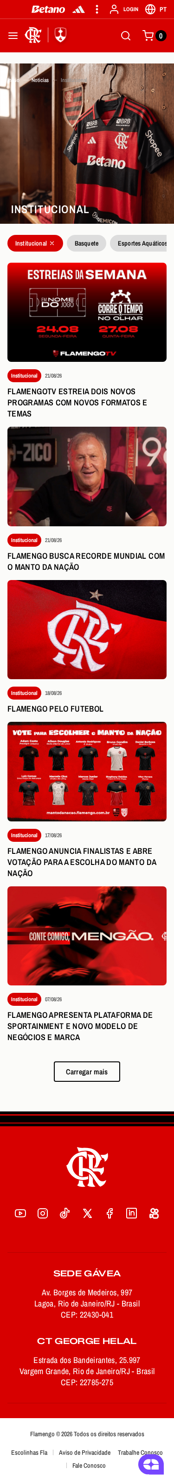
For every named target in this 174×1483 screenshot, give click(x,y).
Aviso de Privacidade (84, 1452)
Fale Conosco (89, 1465)
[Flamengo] (47, 36)
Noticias (40, 80)
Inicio (13, 80)
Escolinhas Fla (29, 1452)
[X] (87, 1213)
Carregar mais (87, 1071)
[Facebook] (109, 1213)
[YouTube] (20, 1213)
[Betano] (48, 9)
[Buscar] (125, 35)
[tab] (35, 243)
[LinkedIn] (131, 1213)
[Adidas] (78, 9)
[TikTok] (65, 1213)
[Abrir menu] (13, 35)
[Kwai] (154, 1213)
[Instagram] (42, 1213)
